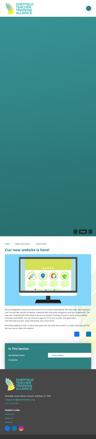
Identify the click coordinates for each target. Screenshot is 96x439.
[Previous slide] (75, 231)
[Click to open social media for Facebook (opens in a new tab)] (7, 428)
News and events (22, 244)
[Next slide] (90, 231)
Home (7, 244)
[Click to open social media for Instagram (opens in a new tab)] (21, 428)
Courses (8, 422)
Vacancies (9, 414)
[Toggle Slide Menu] (88, 8)
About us (9, 418)
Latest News (41, 244)
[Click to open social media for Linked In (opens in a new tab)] (14, 428)
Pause (83, 232)
